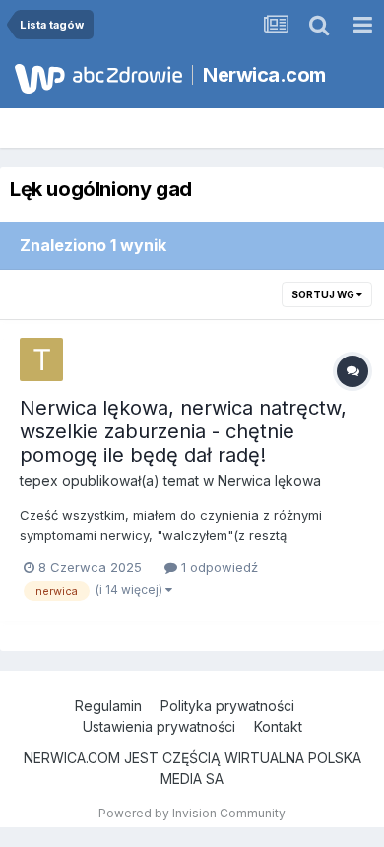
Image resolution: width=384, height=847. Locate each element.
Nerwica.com (264, 75)
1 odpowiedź (217, 567)
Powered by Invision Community (192, 813)
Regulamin (108, 705)
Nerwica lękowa (269, 480)
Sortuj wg (323, 294)
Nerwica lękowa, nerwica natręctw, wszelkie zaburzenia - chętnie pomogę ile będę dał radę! (183, 431)
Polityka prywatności (227, 705)
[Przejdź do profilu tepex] (41, 359)
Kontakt (278, 726)
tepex (39, 480)
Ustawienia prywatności (159, 726)
